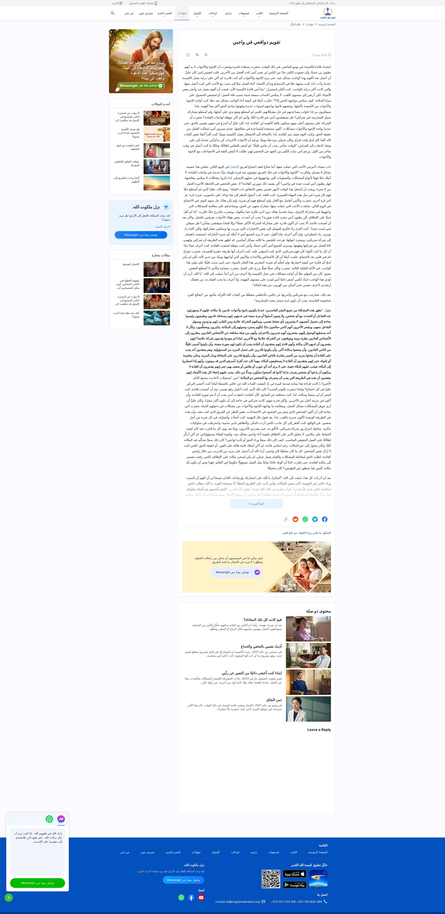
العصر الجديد (164, 13)
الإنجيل (197, 13)
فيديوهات (243, 13)
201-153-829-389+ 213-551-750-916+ (296, 901)
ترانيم (228, 13)
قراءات (213, 13)
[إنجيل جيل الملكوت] (325, 13)
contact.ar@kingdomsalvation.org (237, 901)
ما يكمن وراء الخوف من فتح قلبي (302, 532)
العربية (115, 3)
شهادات (181, 13)
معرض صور (146, 13)
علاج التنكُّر (295, 24)
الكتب (259, 13)
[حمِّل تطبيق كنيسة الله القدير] (318, 878)
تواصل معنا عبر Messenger (140, 234)
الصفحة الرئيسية (278, 13)
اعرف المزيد (162, 226)
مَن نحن (129, 13)
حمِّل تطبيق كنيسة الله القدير (309, 865)
